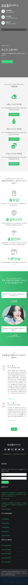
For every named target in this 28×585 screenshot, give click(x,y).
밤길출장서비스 (10, 5)
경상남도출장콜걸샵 (6, 553)
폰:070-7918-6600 (7, 61)
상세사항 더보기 (14, 114)
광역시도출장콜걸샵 (6, 562)
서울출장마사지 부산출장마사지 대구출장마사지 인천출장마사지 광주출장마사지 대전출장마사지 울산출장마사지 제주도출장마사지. (13, 494)
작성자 (14, 365)
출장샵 (14, 200)
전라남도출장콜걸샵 (6, 545)
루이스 (10, 365)
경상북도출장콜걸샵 (6, 557)
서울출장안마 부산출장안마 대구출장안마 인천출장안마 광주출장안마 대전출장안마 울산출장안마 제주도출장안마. (14, 504)
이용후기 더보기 (12, 398)
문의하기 (5, 482)
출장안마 (14, 239)
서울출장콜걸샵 (5, 523)
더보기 (14, 429)
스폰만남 (14, 259)
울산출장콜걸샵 (5, 531)
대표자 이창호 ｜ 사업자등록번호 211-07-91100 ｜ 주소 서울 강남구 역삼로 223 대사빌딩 (13, 573)
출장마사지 (14, 219)
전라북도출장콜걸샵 (6, 549)
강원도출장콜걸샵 (5, 535)
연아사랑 (10, 403)
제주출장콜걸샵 (5, 519)
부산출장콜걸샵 (5, 527)
